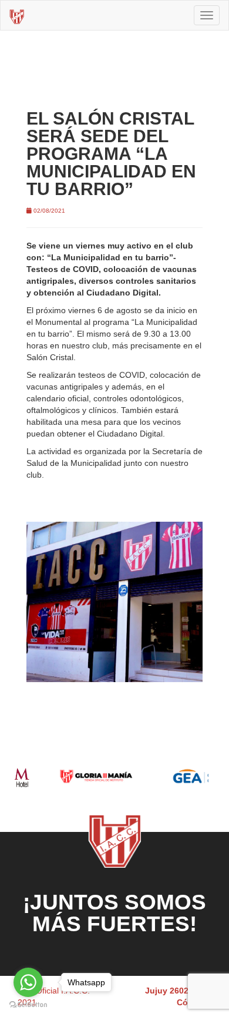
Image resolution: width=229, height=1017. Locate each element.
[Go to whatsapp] (28, 982)
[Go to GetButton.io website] (28, 1005)
